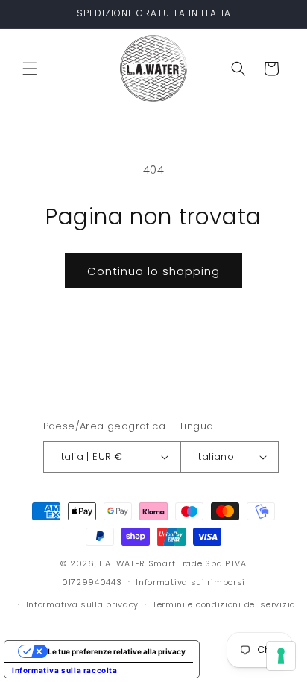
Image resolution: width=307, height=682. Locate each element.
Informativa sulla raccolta (65, 670)
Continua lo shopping (153, 271)
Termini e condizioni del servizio (224, 604)
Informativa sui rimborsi (190, 582)
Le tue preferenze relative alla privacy (117, 651)
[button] (29, 68)
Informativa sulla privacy (82, 604)
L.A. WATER (122, 563)
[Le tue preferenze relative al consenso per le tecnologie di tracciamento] (281, 656)
